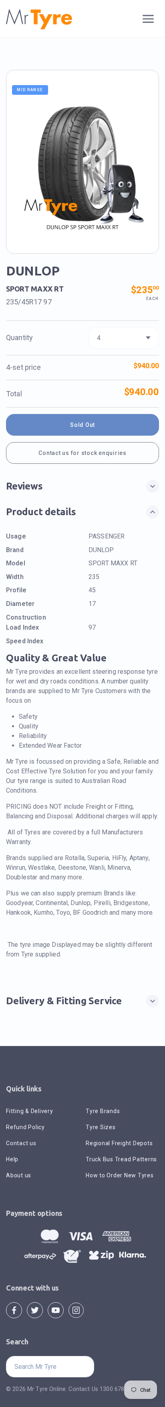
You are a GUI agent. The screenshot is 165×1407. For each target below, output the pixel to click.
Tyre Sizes (101, 1127)
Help (12, 1159)
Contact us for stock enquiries (82, 453)
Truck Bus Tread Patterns (121, 1159)
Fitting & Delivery (29, 1111)
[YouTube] (56, 1309)
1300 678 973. (118, 1389)
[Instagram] (76, 1309)
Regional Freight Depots (119, 1143)
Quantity (19, 337)
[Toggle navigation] (148, 19)
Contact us (21, 1143)
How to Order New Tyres (120, 1175)
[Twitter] (35, 1309)
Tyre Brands (103, 1111)
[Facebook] (14, 1309)
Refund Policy (25, 1127)
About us (18, 1175)
